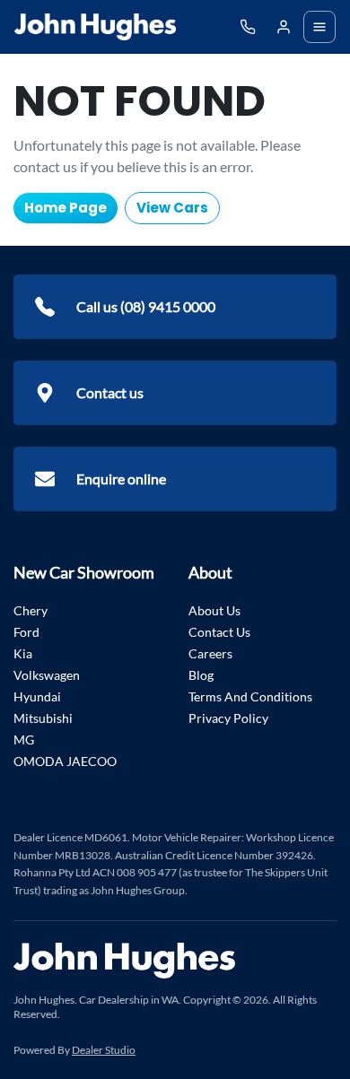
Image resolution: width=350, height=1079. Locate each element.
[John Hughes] (95, 27)
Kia (22, 653)
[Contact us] (283, 27)
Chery (30, 610)
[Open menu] (319, 27)
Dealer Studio (104, 1050)
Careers (210, 653)
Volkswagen (46, 675)
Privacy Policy (228, 718)
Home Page (65, 207)
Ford (26, 632)
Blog (201, 675)
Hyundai (37, 696)
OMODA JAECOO (65, 761)
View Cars (172, 207)
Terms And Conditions (250, 696)
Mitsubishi (43, 718)
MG (23, 739)
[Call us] (248, 27)
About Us (214, 610)
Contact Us (219, 632)
